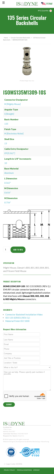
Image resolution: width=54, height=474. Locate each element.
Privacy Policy (9, 470)
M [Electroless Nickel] (13, 133)
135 (6, 123)
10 (5, 163)
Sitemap (36, 470)
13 (5, 143)
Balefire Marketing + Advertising (38, 441)
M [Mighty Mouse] (12, 104)
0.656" (7, 192)
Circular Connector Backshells (20, 38)
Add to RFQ (18, 249)
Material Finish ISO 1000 (17, 321)
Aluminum (9, 173)
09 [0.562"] (9, 153)
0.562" (7, 182)
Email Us (21, 436)
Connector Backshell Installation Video (24, 314)
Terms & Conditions (24, 470)
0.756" (7, 202)
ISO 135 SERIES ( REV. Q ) (17, 317)
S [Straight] (9, 114)
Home (6, 38)
